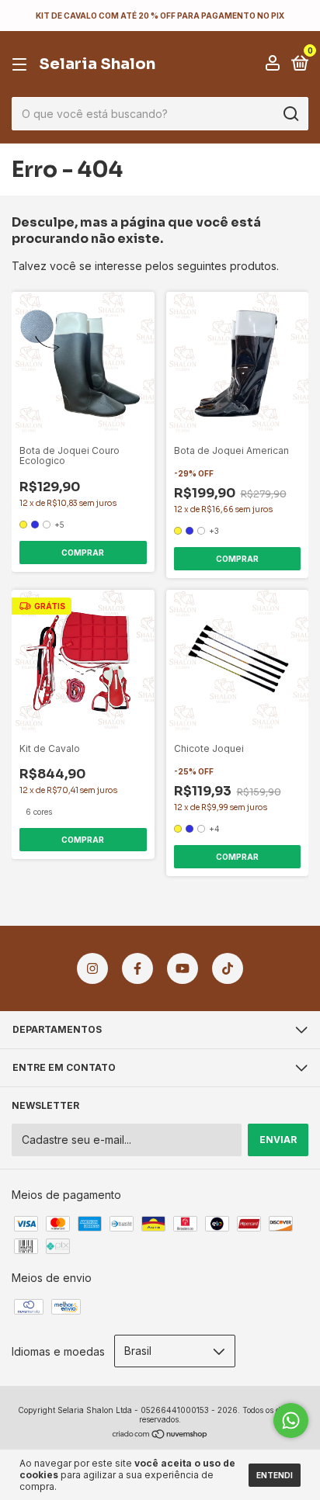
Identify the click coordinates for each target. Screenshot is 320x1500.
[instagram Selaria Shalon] (92, 968)
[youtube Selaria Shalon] (182, 968)
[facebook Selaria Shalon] (137, 968)
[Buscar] (290, 114)
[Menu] (22, 64)
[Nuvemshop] (160, 1434)
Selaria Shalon (97, 64)
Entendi (274, 1475)
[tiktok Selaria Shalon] (227, 968)
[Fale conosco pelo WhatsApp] (290, 1420)
